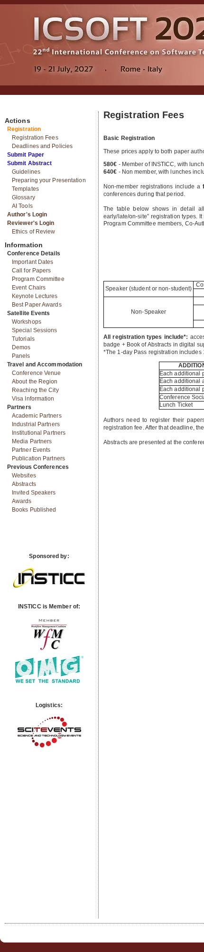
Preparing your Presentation (49, 180)
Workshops (26, 321)
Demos (21, 347)
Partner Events (31, 450)
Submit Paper (25, 154)
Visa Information (33, 398)
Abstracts (24, 484)
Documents (15, 107)
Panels (21, 356)
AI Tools (22, 206)
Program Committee (38, 279)
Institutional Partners (38, 432)
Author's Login (27, 214)
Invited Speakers (34, 492)
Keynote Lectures (35, 296)
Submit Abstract (29, 163)
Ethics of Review (34, 231)
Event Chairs (29, 287)
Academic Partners (37, 415)
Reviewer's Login (31, 223)
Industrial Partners (36, 424)
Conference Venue (36, 373)
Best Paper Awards (37, 304)
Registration (24, 129)
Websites (24, 475)
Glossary (23, 197)
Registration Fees (35, 137)
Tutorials (23, 339)
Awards (22, 501)
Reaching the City (35, 390)
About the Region (35, 381)
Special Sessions (34, 330)
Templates (25, 189)
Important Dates (33, 262)
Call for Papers (31, 270)
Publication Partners (38, 458)
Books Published (34, 509)
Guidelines (26, 171)
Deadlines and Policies (42, 146)
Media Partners (32, 441)
